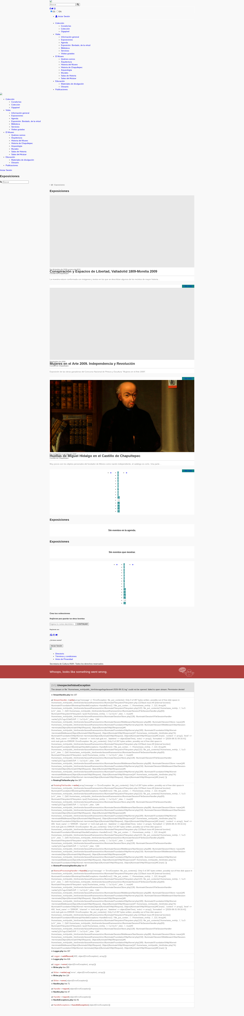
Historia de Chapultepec (71, 67)
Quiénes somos (68, 59)
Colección (59, 23)
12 (118, 503)
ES (54, 11)
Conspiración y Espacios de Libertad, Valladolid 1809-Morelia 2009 (103, 271)
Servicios (65, 51)
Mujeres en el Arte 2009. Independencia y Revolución (92, 363)
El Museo (59, 56)
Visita (57, 34)
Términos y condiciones (66, 656)
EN (60, 11)
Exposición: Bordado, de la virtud (75, 45)
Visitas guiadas (67, 53)
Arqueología (66, 70)
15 (118, 511)
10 (118, 497)
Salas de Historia (68, 76)
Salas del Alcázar (68, 78)
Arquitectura (66, 62)
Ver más (188, 286)
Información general (70, 37)
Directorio (59, 653)
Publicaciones (61, 89)
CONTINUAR (82, 624)
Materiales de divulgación (72, 84)
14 (118, 508)
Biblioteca (65, 48)
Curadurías (66, 26)
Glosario (64, 86)
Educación (60, 81)
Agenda (64, 42)
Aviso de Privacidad (64, 659)
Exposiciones (67, 40)
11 (119, 500)
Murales (64, 73)
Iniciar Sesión (63, 16)
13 (118, 506)
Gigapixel (65, 31)
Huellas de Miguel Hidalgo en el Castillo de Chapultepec (95, 456)
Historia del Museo (69, 64)
